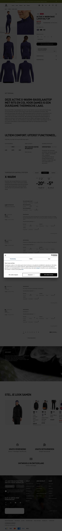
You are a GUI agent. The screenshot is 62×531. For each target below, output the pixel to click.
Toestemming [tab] (13, 258)
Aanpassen (30, 274)
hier (22, 269)
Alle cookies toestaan (48, 274)
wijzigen (38, 267)
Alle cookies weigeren (13, 274)
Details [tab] (31, 258)
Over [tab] (49, 258)
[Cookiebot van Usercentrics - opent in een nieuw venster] (52, 255)
